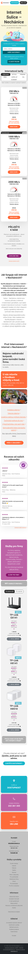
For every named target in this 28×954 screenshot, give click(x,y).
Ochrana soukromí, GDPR (11, 947)
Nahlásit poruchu (14, 927)
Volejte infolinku (14, 804)
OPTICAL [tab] (14, 74)
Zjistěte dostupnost (13, 763)
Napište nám (14, 823)
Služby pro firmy (13, 575)
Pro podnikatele (14, 877)
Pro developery (14, 883)
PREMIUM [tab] (22, 74)
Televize (14, 868)
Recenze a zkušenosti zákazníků (14, 905)
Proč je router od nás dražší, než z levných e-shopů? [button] (14, 739)
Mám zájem (14, 126)
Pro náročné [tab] (19, 591)
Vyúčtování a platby (14, 925)
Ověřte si (14, 786)
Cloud (14, 881)
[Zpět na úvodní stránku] (5, 2)
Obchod (14, 872)
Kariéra (14, 907)
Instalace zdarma (13, 410)
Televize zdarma (13, 413)
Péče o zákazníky (14, 443)
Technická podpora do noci (13, 420)
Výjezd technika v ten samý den (13, 424)
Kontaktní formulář (14, 899)
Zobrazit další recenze (20, 527)
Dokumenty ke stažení (14, 911)
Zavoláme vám (14, 256)
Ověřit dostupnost (14, 2)
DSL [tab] (23, 77)
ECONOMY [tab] (14, 79)
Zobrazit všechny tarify (14, 261)
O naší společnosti (14, 901)
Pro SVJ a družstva (14, 886)
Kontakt (14, 935)
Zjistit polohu (14, 61)
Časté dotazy (14, 931)
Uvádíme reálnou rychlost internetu (13, 417)
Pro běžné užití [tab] (10, 591)
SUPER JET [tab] (14, 77)
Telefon (14, 870)
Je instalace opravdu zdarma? (14, 922)
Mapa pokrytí (14, 903)
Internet (14, 865)
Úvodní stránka (14, 863)
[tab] (14, 739)
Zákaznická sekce (14, 896)
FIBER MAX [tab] (6, 74)
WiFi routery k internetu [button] (13, 583)
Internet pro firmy (14, 879)
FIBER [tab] (5, 77)
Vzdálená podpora (14, 929)
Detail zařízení (15, 639)
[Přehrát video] (14, 396)
